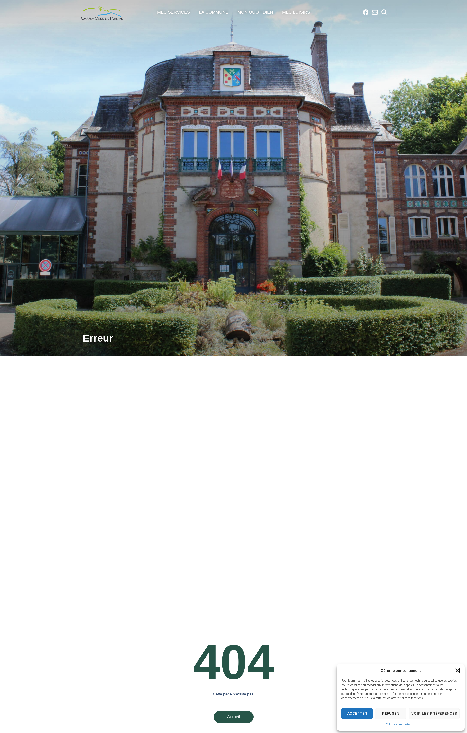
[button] (457, 670)
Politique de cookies (398, 724)
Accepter (357, 713)
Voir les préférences (434, 713)
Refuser (390, 713)
